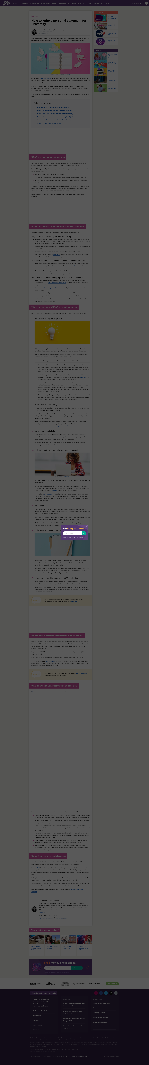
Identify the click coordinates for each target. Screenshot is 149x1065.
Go (84, 533)
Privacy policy (80, 537)
